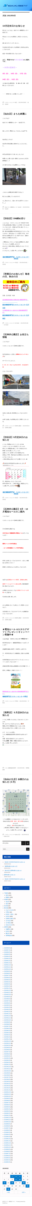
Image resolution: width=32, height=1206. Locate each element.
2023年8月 (7, 1024)
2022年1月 (7, 1064)
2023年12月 (7, 1015)
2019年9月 (7, 1124)
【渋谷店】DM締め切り (14, 218)
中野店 (7, 912)
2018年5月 (7, 1157)
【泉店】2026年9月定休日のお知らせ (14, 862)
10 (20, 1179)
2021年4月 (7, 1083)
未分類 (6, 905)
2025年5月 (7, 979)
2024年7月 (7, 1001)
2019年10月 (7, 1121)
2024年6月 (7, 1003)
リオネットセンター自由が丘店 (12, 834)
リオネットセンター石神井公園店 (13, 425)
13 (4, 1182)
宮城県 (6, 899)
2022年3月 (7, 1060)
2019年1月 (7, 1141)
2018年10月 (7, 1147)
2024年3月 (7, 1009)
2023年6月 (7, 1028)
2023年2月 (7, 1037)
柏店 (7, 895)
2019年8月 (7, 1126)
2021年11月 (7, 1068)
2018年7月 (7, 1153)
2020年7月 (7, 1102)
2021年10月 (7, 1071)
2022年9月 (7, 1047)
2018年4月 (7, 1160)
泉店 (7, 903)
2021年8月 (7, 1075)
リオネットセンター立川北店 (12, 323)
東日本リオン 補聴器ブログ (8, 1201)
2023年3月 (7, 1035)
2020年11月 (7, 1094)
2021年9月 (7, 1073)
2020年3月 (7, 1111)
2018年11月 (7, 1145)
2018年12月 (7, 1143)
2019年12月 (7, 1117)
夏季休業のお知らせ (9, 874)
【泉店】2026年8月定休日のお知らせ (14, 879)
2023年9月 (7, 1022)
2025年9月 (7, 971)
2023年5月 (7, 1030)
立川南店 (8, 922)
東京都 (6, 908)
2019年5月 (7, 1132)
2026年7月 (7, 950)
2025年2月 (7, 986)
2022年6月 (7, 1054)
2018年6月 (7, 1155)
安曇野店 (8, 929)
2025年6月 (7, 977)
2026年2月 (7, 960)
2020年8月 (7, 1100)
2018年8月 (7, 1151)
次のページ (27, 843)
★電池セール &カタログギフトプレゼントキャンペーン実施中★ (15, 632)
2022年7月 (7, 1051)
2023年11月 (7, 1018)
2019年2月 (7, 1138)
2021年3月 (7, 1085)
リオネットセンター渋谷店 (11, 262)
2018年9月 (7, 1149)
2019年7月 (7, 1128)
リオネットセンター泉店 (11, 102)
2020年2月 (7, 1113)
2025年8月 (7, 973)
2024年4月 (7, 1007)
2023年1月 (7, 1039)
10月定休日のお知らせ (13, 26)
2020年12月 (7, 1092)
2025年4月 (7, 982)
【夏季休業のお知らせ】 (11, 866)
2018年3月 (7, 1162)
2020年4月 (7, 1109)
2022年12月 (7, 1041)
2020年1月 (7, 1115)
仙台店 (6, 208)
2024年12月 (7, 990)
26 (27, 1186)
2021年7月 (7, 1077)
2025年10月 (7, 969)
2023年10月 (7, 1020)
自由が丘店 (6, 836)
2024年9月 (7, 996)
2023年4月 (7, 1032)
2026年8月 (7, 948)
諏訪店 (7, 933)
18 (23, 1182)
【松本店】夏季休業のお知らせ (13, 870)
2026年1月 (7, 962)
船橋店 (7, 897)
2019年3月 (7, 1136)
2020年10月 (7, 1096)
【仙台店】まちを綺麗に (14, 114)
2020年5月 (7, 1107)
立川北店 (6, 324)
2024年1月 (7, 1013)
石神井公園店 (8, 427)
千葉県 (6, 893)
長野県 (6, 927)
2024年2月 (7, 1011)
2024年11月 (7, 992)
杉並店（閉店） (10, 914)
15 (12, 1182)
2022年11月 (7, 1043)
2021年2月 (7, 1088)
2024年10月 (7, 994)
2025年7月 (7, 975)
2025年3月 (7, 984)
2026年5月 (7, 954)
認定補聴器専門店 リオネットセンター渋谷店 (16, 257)
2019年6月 (7, 1130)
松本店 (7, 931)
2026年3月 (7, 958)
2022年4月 (7, 1058)
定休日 (6, 104)
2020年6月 (7, 1104)
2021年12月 (7, 1066)
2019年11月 (7, 1119)
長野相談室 (9, 935)
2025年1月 (7, 988)
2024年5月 (7, 1005)
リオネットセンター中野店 (11, 701)
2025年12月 (7, 965)
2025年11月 (7, 967)
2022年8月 (7, 1049)
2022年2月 (7, 1062)
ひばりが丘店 (9, 910)
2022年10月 (7, 1045)
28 (8, 1189)
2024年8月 (7, 998)
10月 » (23, 1192)
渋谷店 (4, 264)
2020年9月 (7, 1098)
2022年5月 (7, 1056)
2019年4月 (7, 1134)
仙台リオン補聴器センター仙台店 (13, 207)
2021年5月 (7, 1081)
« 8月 (8, 1192)
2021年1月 (7, 1090)
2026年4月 (7, 956)
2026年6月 (7, 952)
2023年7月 (7, 1026)
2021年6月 (7, 1079)
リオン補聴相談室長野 (10, 768)
